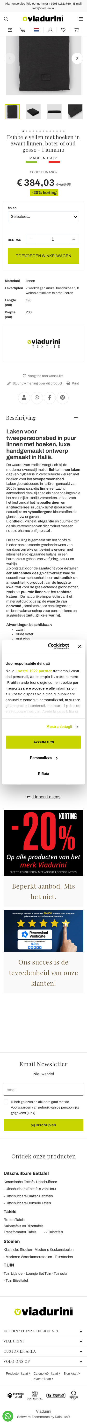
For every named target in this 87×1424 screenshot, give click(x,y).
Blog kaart (71, 1373)
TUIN (9, 1265)
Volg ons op (17, 1361)
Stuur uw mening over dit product (37, 383)
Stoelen (12, 1241)
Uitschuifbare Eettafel (26, 1173)
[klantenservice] (22, 30)
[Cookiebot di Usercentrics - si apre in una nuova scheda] (51, 646)
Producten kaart (17, 1373)
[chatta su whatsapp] (7, 1416)
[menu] (81, 18)
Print (75, 383)
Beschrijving (21, 417)
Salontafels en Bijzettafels (24, 1226)
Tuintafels (55, 1232)
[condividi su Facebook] (50, 398)
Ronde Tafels (14, 1220)
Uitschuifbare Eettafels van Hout (31, 1189)
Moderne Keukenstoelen (54, 1250)
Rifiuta (43, 773)
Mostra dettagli (59, 727)
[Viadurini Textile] (43, 344)
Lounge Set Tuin (38, 1273)
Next (77, 58)
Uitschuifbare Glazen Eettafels (29, 1196)
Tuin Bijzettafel (17, 1280)
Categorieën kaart (46, 1373)
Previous (9, 58)
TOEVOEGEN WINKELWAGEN (43, 256)
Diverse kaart (42, 1379)
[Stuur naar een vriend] (24, 398)
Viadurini (14, 1341)
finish (12, 208)
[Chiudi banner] (79, 646)
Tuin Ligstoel (13, 1273)
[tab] (43, 417)
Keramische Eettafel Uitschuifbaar (30, 1182)
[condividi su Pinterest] (63, 398)
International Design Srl (31, 1330)
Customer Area (20, 1351)
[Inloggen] (50, 30)
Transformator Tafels (20, 1232)
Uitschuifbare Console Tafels (28, 1203)
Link (31, 1113)
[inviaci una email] (10, 30)
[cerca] (6, 18)
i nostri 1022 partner (33, 671)
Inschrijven (45, 1125)
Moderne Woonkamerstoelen (29, 1257)
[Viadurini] (43, 18)
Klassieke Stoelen (18, 1250)
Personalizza (41, 758)
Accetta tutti (43, 742)
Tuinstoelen (64, 1257)
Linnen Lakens (46, 796)
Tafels (10, 1211)
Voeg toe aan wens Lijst (45, 376)
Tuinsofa (60, 1273)
